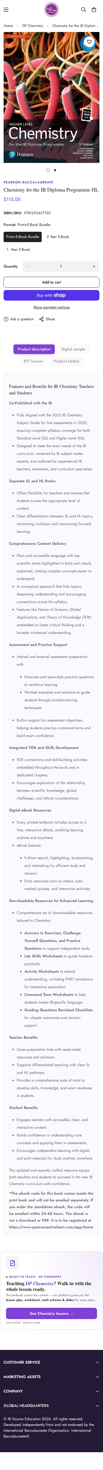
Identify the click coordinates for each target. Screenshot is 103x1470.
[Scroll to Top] (94, 1444)
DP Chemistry (32, 25)
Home (8, 25)
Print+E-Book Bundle (23, 238)
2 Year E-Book (59, 238)
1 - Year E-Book (19, 251)
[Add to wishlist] (89, 41)
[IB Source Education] (51, 9)
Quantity (11, 266)
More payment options (51, 307)
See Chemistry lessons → (52, 1313)
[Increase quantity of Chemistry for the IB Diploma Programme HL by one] (94, 266)
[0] (93, 9)
